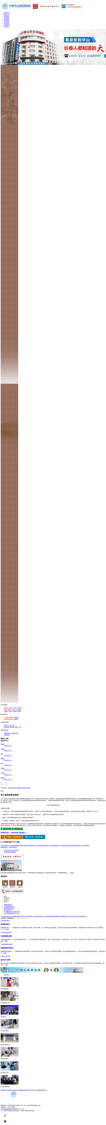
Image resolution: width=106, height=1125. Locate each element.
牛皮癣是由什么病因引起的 (12, 911)
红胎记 (6, 725)
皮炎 (13, 709)
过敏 (10, 711)
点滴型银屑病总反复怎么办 (12, 913)
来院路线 (6, 25)
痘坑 (13, 725)
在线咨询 (6, 23)
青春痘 (6, 708)
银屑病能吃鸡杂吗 (9, 908)
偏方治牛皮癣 (8, 910)
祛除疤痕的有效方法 (44, 845)
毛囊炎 (11, 708)
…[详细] (71, 872)
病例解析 (6, 19)
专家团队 (9, 1090)
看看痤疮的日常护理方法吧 (25, 916)
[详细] (7, 929)
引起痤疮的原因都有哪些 (51, 916)
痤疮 (5, 709)
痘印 (10, 725)
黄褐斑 (12, 727)
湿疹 (15, 708)
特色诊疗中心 (8, 746)
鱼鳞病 (11, 717)
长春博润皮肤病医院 (7, 1109)
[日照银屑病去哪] (6, 932)
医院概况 (3, 1090)
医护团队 (6, 18)
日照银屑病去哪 (8, 906)
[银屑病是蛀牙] (5, 920)
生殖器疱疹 (7, 733)
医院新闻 (6, 16)
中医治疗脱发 (5, 845)
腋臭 (11, 719)
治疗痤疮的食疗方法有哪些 (9, 916)
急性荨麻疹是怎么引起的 (66, 916)
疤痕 (20, 727)
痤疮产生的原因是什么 (80, 916)
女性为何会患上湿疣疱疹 (11, 850)
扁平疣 (10, 709)
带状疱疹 (16, 717)
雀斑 (16, 727)
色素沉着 (6, 727)
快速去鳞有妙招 (54, 845)
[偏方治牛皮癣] (5, 956)
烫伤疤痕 (6, 719)
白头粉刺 (18, 709)
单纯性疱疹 (15, 733)
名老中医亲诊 (13, 847)
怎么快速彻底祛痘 (14, 845)
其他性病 (6, 735)
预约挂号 (6, 26)
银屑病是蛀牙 (8, 904)
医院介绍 (6, 14)
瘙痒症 (19, 711)
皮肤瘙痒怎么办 (32, 845)
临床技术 (6, 21)
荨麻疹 (19, 708)
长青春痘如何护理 (38, 916)
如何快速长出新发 (75, 845)
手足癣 (14, 711)
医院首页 (6, 12)
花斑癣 (16, 719)
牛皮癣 (6, 717)
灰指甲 (6, 711)
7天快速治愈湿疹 (65, 845)
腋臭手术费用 (24, 845)
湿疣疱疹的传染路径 (10, 852)
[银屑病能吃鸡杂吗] (7, 944)
